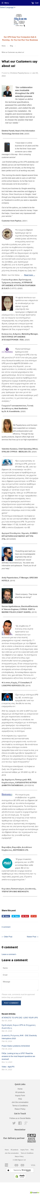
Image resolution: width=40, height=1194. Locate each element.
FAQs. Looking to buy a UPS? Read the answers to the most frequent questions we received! (18, 1056)
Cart (36, 2)
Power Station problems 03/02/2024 (16, 1046)
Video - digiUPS (8, 1066)
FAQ (20, 1099)
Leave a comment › (9, 954)
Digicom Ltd (22, 1160)
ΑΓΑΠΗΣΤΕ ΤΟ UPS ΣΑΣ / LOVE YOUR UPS (20, 1017)
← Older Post (7, 936)
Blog (11, 46)
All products (20, 1092)
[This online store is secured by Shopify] (20, 1178)
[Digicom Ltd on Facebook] (20, 1123)
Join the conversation (20, 1102)
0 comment (6, 927)
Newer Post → (32, 936)
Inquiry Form (20, 1095)
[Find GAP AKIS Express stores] (20, 1143)
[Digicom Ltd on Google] (26, 1123)
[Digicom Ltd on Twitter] (14, 1123)
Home (3, 46)
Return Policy (20, 1109)
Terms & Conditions (20, 1105)
